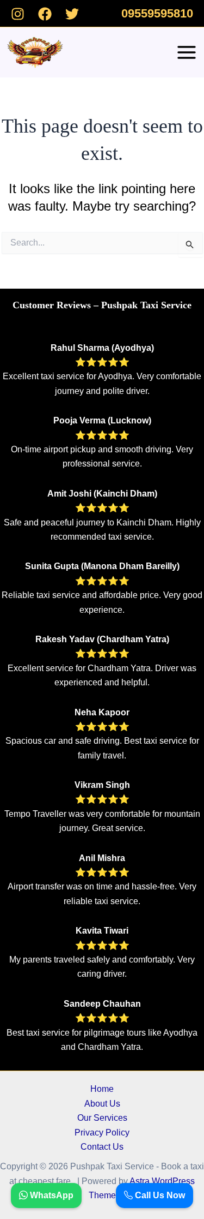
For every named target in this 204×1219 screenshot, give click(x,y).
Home (102, 1088)
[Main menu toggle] (186, 52)
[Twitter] (72, 14)
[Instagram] (17, 14)
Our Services (102, 1117)
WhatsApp (50, 1195)
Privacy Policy (102, 1132)
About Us (102, 1103)
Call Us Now (159, 1195)
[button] (157, 14)
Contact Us (102, 1146)
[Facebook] (45, 14)
